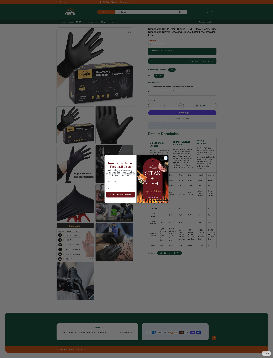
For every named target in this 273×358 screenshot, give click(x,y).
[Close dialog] (166, 158)
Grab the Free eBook (120, 194)
